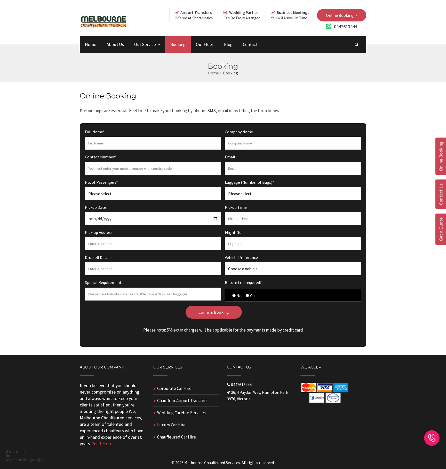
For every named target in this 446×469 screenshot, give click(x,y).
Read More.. (102, 444)
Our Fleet (205, 44)
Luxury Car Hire (171, 425)
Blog (228, 44)
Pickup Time (236, 207)
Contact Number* (100, 156)
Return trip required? (243, 282)
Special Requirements (104, 282)
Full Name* (95, 131)
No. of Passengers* (101, 182)
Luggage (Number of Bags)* (249, 182)
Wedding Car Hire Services (181, 413)
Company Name (239, 131)
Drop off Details (99, 257)
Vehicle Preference (241, 257)
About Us (115, 44)
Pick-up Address (99, 232)
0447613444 (345, 26)
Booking (178, 44)
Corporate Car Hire (174, 388)
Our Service (145, 44)
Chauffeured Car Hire (176, 437)
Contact (250, 44)
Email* (231, 156)
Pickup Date (95, 207)
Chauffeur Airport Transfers (182, 400)
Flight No (233, 232)
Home (90, 44)
